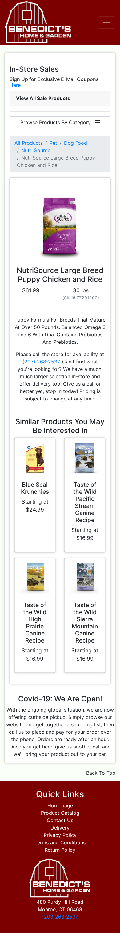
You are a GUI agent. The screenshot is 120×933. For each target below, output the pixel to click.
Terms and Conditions (60, 842)
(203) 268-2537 (40, 362)
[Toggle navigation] (106, 22)
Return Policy (60, 850)
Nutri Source (35, 150)
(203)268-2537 (60, 917)
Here (15, 85)
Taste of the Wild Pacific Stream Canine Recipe (85, 502)
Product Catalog (60, 813)
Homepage (60, 805)
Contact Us (60, 820)
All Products (28, 143)
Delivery (60, 828)
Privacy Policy (60, 835)
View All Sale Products (43, 98)
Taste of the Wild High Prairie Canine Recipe (34, 622)
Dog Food (75, 143)
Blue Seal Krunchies (35, 488)
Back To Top (100, 773)
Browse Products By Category (57, 122)
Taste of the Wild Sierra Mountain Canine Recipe (85, 622)
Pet (53, 143)
